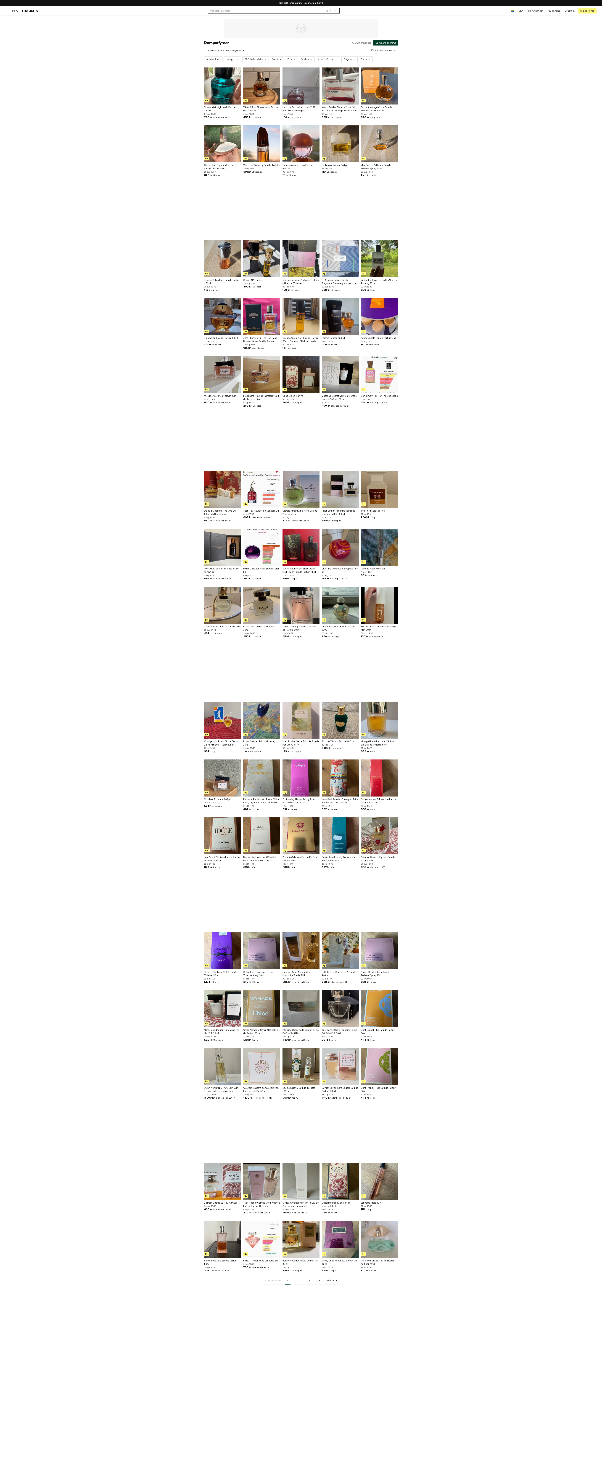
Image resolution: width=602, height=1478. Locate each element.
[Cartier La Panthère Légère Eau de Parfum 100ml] (340, 1066)
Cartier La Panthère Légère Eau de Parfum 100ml (340, 1089)
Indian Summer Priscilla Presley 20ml (259, 743)
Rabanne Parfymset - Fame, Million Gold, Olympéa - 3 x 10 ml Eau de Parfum (261, 801)
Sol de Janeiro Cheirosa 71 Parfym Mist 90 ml (379, 628)
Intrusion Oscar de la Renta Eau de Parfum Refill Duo (301, 1032)
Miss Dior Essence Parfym (217, 799)
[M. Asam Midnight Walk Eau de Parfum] (222, 86)
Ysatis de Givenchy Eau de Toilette (261, 165)
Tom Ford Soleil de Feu (373, 510)
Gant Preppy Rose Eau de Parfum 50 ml (378, 1089)
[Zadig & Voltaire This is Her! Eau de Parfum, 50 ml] (379, 258)
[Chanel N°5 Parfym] (261, 258)
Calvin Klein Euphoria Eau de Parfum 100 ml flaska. (219, 167)
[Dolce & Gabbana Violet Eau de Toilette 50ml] (222, 950)
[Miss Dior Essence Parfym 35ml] (222, 374)
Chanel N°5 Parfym (253, 280)
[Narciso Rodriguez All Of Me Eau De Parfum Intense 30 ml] (261, 835)
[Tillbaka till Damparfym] (205, 50)
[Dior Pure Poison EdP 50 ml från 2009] (340, 605)
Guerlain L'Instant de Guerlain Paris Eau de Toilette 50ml (261, 1089)
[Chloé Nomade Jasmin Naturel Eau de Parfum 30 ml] (261, 1008)
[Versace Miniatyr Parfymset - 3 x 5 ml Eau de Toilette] (301, 258)
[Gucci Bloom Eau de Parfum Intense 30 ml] (340, 1181)
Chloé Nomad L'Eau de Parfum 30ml (222, 626)
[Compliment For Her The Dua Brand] (379, 374)
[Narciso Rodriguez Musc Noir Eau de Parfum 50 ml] (301, 605)
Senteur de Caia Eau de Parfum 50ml (220, 1262)
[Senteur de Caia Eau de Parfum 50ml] (222, 1239)
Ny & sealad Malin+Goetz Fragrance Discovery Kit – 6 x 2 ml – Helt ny (339, 282)
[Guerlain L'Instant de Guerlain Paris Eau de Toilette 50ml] (261, 1066)
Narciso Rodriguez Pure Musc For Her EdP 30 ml (221, 1032)
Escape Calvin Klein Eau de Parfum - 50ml (222, 282)
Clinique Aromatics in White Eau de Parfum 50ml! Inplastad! (301, 1204)
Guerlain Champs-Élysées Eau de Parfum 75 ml (378, 859)
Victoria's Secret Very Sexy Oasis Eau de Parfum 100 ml (339, 397)
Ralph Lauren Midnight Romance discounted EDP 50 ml (338, 512)
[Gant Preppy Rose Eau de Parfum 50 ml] (379, 1066)
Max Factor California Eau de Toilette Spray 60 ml (376, 167)
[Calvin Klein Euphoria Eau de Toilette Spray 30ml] (261, 950)
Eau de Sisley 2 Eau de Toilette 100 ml (299, 1089)
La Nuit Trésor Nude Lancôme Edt (261, 1260)
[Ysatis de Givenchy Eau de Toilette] (261, 143)
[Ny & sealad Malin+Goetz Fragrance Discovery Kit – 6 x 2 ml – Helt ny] (340, 258)
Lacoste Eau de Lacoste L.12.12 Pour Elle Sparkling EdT (299, 109)
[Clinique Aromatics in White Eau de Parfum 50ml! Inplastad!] (301, 1181)
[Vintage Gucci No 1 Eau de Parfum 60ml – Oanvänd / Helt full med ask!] (301, 316)
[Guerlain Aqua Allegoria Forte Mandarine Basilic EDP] (301, 950)
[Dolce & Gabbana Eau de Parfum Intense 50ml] (301, 835)
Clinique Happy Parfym (373, 568)
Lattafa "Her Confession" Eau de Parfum (339, 974)
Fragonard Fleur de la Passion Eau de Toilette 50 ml (261, 397)
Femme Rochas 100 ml (333, 338)
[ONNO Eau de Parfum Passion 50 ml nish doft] (222, 547)
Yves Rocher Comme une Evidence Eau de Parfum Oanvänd (261, 1204)
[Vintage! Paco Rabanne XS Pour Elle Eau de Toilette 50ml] (379, 720)
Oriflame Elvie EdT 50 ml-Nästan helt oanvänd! (378, 1262)
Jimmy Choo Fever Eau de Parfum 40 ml (339, 1262)
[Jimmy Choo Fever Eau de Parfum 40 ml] (340, 1239)
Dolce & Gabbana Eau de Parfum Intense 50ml (300, 859)
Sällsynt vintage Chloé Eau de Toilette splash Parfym (376, 109)
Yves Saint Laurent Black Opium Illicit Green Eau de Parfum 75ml (299, 570)
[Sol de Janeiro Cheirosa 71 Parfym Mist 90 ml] (379, 605)
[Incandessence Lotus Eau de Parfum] (301, 143)
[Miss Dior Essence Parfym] (222, 778)
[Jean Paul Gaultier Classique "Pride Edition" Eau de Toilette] (340, 778)
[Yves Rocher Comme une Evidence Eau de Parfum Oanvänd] (261, 1181)
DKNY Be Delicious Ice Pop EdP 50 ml (340, 570)
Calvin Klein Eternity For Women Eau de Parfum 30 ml (338, 859)
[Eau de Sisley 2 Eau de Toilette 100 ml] (301, 1066)
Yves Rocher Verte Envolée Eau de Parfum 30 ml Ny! (301, 743)
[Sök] (327, 10)
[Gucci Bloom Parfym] (301, 374)
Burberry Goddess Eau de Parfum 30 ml (300, 1262)
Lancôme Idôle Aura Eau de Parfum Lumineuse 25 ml (222, 859)
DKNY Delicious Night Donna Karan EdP (261, 570)
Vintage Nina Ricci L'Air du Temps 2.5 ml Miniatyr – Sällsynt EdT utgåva (221, 743)
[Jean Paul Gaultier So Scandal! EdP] (261, 489)
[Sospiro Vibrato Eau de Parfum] (340, 720)
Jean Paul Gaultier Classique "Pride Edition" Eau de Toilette (340, 801)
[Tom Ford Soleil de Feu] (379, 489)
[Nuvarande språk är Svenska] (512, 10)
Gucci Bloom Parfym (293, 395)
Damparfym (215, 50)
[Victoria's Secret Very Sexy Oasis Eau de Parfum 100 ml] (340, 374)
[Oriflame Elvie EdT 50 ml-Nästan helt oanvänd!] (379, 1239)
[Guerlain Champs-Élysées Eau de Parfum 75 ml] (379, 835)
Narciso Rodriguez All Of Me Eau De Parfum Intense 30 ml (260, 859)
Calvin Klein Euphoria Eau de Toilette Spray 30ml (258, 974)
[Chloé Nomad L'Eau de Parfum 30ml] (222, 605)
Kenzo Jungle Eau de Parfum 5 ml (378, 338)
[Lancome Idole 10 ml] (379, 1181)
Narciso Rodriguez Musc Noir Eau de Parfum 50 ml (300, 628)
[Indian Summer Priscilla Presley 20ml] (261, 720)
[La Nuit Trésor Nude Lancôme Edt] (261, 1239)
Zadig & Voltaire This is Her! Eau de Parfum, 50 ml (379, 282)
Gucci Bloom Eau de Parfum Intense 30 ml (336, 1204)
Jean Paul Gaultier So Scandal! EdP (261, 510)
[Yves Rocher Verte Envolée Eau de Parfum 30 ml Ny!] (301, 720)
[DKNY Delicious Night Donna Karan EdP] (261, 547)
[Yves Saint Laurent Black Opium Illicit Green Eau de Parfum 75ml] (301, 547)
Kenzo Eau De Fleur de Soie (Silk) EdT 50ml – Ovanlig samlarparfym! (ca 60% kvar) (339, 109)
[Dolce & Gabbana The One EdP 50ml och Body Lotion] (222, 489)
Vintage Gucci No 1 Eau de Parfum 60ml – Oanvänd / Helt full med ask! (301, 340)
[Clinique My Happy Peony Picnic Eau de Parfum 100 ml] (301, 778)
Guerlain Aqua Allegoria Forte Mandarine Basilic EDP (298, 974)
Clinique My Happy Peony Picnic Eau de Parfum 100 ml (299, 801)
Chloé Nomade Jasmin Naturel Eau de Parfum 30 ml (261, 1032)
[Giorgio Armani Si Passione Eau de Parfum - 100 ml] (379, 778)
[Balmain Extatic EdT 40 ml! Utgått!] (222, 1181)
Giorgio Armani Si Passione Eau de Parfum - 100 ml (378, 801)
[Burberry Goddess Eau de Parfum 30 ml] (301, 1239)
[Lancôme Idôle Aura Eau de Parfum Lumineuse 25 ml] (222, 835)
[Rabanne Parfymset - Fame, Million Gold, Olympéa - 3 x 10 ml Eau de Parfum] (261, 778)
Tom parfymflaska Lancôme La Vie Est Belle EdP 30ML (339, 1032)
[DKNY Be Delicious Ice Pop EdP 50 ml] (340, 547)
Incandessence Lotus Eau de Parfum (298, 167)
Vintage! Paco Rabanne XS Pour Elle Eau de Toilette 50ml (377, 743)
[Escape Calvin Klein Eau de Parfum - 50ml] (222, 258)
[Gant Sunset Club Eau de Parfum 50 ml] (379, 1008)
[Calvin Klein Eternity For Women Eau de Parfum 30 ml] (340, 835)
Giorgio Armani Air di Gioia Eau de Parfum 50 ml (300, 512)
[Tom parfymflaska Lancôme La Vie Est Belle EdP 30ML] (340, 1008)
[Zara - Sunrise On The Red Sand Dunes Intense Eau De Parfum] (261, 316)
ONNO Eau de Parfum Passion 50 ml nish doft (221, 570)
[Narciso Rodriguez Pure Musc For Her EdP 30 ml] (222, 1008)
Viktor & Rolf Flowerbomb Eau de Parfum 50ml (260, 109)
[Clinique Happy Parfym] (379, 547)
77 (320, 1280)
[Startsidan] (29, 10)
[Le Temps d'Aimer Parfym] (340, 143)
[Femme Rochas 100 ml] (340, 316)
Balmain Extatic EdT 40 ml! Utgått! (222, 1202)
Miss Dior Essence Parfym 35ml (220, 395)
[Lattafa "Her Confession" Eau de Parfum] (340, 950)
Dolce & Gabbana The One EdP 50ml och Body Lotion (220, 512)
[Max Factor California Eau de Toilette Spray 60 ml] (379, 143)
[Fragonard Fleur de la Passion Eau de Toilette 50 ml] (261, 374)
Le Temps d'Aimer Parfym (335, 165)
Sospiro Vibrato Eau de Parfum (338, 741)
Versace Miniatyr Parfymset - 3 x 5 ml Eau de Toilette (301, 282)
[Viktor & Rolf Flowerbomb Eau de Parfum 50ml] (261, 86)
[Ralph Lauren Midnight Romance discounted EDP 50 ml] (340, 489)
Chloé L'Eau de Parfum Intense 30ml (259, 628)
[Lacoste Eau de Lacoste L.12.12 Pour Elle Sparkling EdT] (301, 86)
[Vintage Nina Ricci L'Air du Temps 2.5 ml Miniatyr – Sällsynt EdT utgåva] (222, 720)
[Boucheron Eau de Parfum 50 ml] (222, 316)
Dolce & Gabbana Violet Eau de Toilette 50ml (220, 974)
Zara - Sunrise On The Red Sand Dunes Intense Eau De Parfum (260, 340)
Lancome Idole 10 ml (371, 1202)
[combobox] (269, 10)
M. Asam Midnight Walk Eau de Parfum (220, 109)
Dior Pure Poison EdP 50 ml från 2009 (338, 628)
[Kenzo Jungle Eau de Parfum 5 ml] (379, 316)
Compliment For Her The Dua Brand (379, 395)
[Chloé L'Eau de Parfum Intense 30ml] (261, 605)
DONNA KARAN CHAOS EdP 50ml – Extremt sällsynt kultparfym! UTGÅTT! (222, 1089)
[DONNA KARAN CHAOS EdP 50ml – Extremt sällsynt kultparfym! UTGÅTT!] (222, 1066)
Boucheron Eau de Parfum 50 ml (221, 338)
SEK (520, 10)
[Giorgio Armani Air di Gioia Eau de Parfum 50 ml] (301, 489)
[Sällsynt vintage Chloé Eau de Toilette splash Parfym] (379, 86)
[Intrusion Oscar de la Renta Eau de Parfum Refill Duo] (301, 1008)
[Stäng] (599, 3)
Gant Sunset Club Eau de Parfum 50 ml (378, 1032)
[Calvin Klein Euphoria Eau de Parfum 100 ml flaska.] (222, 143)
